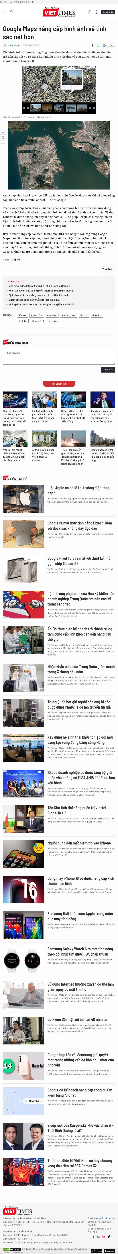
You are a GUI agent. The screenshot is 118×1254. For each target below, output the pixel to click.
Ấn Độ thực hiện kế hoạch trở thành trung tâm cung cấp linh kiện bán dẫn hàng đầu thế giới (79, 634)
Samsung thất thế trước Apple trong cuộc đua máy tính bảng (80, 916)
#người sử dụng (69, 315)
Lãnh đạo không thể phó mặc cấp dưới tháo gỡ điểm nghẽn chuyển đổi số (43, 416)
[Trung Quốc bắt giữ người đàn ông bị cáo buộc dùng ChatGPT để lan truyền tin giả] (23, 713)
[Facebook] (92, 45)
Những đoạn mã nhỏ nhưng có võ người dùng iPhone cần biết (41, 304)
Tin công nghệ (15, 479)
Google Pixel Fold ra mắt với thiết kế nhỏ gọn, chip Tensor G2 (78, 561)
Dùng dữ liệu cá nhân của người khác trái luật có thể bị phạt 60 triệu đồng (73, 416)
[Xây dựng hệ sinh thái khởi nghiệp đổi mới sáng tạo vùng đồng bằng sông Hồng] (23, 748)
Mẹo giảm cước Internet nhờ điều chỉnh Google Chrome (39, 286)
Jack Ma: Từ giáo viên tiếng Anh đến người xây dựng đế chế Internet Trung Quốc (102, 416)
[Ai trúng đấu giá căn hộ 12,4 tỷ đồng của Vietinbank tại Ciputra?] (44, 438)
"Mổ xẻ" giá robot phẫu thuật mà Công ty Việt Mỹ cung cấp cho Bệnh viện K (14, 455)
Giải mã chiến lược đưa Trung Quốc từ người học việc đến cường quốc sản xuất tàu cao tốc (14, 418)
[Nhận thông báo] (90, 12)
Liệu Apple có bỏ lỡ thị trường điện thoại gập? (78, 490)
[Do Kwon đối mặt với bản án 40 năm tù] (23, 1030)
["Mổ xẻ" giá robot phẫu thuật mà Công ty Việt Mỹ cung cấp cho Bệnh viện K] (15, 438)
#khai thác (97, 315)
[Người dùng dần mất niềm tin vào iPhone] (23, 854)
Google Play (109, 1251)
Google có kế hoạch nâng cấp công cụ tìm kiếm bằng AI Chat (79, 1092)
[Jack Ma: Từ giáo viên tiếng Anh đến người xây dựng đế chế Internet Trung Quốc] (102, 399)
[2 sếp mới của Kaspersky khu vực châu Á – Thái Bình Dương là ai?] (23, 1136)
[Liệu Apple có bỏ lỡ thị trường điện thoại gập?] (23, 499)
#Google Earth (38, 321)
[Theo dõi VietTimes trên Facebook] (93, 1236)
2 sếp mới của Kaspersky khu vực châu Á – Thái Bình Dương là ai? (80, 1128)
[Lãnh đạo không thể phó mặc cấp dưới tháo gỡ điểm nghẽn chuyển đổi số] (44, 399)
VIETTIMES (59, 12)
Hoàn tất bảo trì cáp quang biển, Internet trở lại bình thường (41, 290)
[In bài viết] (98, 45)
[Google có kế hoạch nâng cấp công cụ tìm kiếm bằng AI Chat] (23, 1101)
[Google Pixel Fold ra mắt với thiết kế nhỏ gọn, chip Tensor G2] (23, 569)
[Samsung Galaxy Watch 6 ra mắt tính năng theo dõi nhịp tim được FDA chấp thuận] (23, 960)
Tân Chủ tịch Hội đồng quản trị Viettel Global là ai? (76, 810)
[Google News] (108, 45)
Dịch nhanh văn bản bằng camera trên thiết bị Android (38, 295)
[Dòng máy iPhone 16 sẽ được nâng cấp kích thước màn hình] (23, 889)
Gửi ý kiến (108, 370)
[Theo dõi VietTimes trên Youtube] (103, 1236)
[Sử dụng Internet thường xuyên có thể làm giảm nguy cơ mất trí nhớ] (23, 995)
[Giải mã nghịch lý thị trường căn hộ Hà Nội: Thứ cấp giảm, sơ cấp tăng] (102, 438)
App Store (96, 1251)
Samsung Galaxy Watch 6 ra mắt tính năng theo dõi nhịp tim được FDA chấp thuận (80, 951)
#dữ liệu (84, 315)
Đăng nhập (108, 12)
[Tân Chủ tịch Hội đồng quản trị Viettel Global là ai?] (23, 819)
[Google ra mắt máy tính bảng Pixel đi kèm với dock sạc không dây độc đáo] (23, 534)
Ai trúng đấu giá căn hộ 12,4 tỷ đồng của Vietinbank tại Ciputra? (43, 455)
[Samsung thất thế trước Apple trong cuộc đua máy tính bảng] (23, 925)
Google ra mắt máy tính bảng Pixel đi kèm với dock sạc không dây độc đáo (79, 525)
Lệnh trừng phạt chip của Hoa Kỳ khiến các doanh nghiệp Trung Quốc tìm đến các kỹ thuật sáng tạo (80, 598)
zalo (98, 1236)
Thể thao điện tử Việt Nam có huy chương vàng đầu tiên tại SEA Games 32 (79, 1163)
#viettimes (53, 321)
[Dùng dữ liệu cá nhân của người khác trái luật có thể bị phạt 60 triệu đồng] (73, 399)
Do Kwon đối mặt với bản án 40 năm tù (77, 1019)
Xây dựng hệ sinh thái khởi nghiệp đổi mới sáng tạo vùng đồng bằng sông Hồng (80, 740)
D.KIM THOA (13, 45)
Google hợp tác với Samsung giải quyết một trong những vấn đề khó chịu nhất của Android (80, 1059)
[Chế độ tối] (96, 12)
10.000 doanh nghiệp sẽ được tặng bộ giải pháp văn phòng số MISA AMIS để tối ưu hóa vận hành (81, 777)
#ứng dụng (52, 315)
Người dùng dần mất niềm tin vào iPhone (79, 842)
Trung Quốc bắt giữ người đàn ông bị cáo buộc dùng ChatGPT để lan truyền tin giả (79, 704)
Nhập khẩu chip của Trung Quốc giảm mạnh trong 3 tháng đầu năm (81, 669)
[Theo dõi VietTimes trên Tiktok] (109, 1236)
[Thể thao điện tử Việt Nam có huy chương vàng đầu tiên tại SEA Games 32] (23, 1172)
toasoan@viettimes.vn (104, 1218)
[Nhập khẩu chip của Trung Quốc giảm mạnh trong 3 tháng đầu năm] (23, 678)
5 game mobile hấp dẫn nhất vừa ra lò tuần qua (34, 299)
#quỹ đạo (23, 321)
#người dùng (36, 315)
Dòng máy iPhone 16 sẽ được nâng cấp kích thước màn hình (80, 881)
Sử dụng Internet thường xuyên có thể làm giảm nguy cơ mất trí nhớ (80, 987)
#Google (22, 315)
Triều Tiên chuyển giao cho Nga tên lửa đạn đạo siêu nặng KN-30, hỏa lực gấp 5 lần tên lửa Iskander (72, 457)
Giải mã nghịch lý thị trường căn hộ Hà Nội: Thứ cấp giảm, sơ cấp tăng (102, 455)
